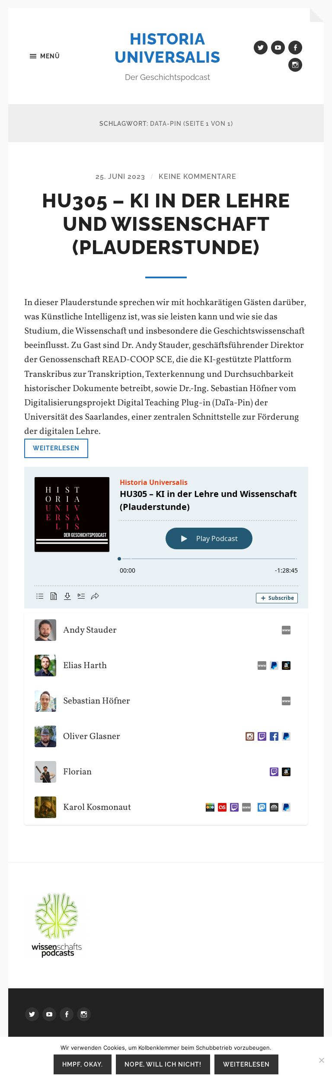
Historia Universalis (167, 48)
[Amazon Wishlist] (284, 772)
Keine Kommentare (197, 176)
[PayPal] (284, 736)
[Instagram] (248, 736)
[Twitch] (260, 736)
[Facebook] (272, 736)
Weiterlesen (56, 448)
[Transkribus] (284, 630)
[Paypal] (272, 665)
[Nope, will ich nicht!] (321, 1060)
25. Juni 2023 (120, 176)
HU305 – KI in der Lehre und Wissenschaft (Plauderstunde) (166, 224)
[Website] (260, 665)
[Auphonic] (272, 807)
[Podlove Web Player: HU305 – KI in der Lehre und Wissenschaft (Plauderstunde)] (166, 537)
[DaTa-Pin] (284, 701)
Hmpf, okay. (82, 1064)
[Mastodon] (260, 807)
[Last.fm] (220, 807)
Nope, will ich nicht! (162, 1064)
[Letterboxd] (208, 807)
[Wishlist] (284, 665)
